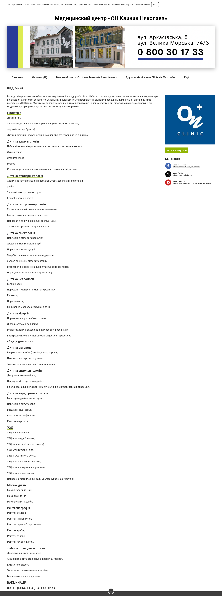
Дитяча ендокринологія (24, 370)
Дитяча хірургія (18, 313)
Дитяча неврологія (20, 279)
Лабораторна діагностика (26, 548)
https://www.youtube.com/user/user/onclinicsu (192, 183)
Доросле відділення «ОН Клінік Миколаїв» (150, 77)
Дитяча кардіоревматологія (27, 393)
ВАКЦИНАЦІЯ (17, 582)
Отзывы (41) (39, 77)
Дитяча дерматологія (23, 141)
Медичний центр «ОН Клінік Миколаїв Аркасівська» (86, 77)
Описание (17, 77)
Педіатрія (14, 113)
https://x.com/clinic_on (182, 175)
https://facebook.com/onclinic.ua (186, 167)
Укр (155, 4)
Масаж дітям (16, 485)
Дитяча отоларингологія (25, 176)
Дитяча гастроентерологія (26, 204)
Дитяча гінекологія (21, 233)
